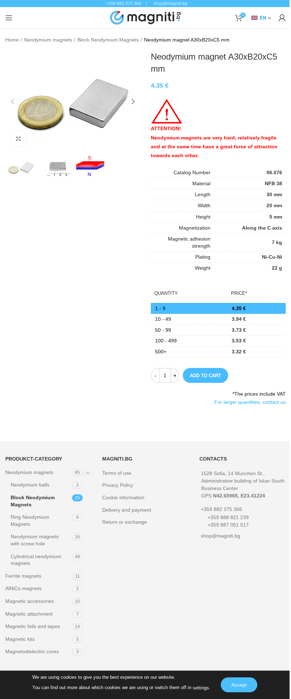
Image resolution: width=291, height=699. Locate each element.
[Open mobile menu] (9, 18)
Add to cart (205, 375)
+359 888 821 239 (228, 517)
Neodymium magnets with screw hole (35, 540)
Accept (239, 685)
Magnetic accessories (29, 601)
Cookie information (123, 497)
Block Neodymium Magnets (108, 40)
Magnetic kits (20, 639)
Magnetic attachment (29, 614)
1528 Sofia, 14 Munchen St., (243, 484)
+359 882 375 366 (221, 509)
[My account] (282, 18)
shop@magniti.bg (220, 536)
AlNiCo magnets (23, 588)
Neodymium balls (30, 485)
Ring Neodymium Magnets (30, 520)
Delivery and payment (126, 510)
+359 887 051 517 (228, 525)
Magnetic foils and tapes (32, 626)
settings (201, 687)
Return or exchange (124, 522)
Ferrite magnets (23, 576)
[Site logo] (145, 17)
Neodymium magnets (48, 40)
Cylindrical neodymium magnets (36, 560)
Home (12, 40)
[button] (12, 101)
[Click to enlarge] (19, 139)
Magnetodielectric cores (32, 651)
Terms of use (116, 473)
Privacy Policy (117, 485)
